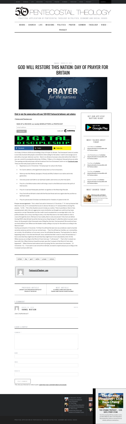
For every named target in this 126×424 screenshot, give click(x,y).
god (31, 259)
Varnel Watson (29, 309)
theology (93, 25)
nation (37, 259)
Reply (76, 307)
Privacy (63, 30)
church (32, 25)
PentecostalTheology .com (38, 270)
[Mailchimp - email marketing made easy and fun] (66, 132)
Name (16, 353)
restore (52, 259)
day (26, 259)
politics (61, 25)
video (103, 25)
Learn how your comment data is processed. (53, 384)
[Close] (94, 391)
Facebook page (73, 161)
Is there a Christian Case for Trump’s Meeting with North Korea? (62, 289)
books (22, 25)
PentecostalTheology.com (23, 119)
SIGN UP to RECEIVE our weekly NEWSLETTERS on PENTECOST (40, 124)
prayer (72, 25)
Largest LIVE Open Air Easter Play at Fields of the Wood (30, 289)
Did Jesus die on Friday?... (99, 195)
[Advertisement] (63, 46)
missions (50, 25)
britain (20, 259)
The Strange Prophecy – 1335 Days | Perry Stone (110, 411)
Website (17, 371)
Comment (18, 332)
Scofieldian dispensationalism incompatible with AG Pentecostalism (97, 148)
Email (16, 362)
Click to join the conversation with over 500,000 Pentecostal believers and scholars (45, 113)
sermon (82, 25)
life (41, 25)
